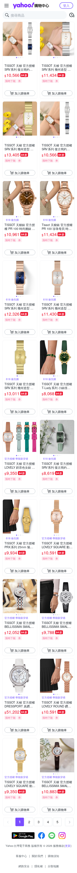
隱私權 (38, 866)
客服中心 (21, 856)
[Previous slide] (5, 39)
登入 (66, 5)
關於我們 (37, 856)
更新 (68, 846)
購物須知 (53, 856)
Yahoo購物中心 (31, 6)
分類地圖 (53, 866)
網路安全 (24, 866)
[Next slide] (34, 39)
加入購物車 (22, 93)
